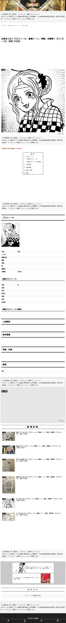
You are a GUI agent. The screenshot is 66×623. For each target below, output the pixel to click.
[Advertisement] (33, 31)
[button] (61, 322)
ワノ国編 (5, 391)
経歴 (27, 173)
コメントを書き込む (33, 595)
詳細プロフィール (32, 159)
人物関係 (28, 164)
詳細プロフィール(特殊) (34, 161)
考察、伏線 (29, 170)
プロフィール (30, 156)
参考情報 (28, 167)
